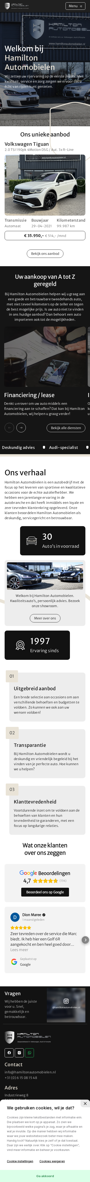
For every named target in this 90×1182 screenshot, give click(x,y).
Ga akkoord (45, 1176)
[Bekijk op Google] (15, 917)
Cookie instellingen (20, 1161)
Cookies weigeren (52, 1161)
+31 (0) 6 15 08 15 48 (21, 1078)
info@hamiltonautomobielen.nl (30, 1072)
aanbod (45, 254)
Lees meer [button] (19, 949)
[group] (66, 1005)
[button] (80, 181)
